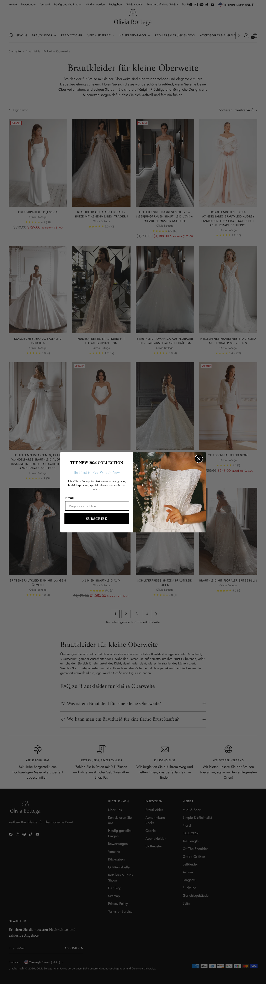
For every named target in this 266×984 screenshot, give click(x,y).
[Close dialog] (198, 458)
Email (69, 497)
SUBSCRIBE (96, 518)
